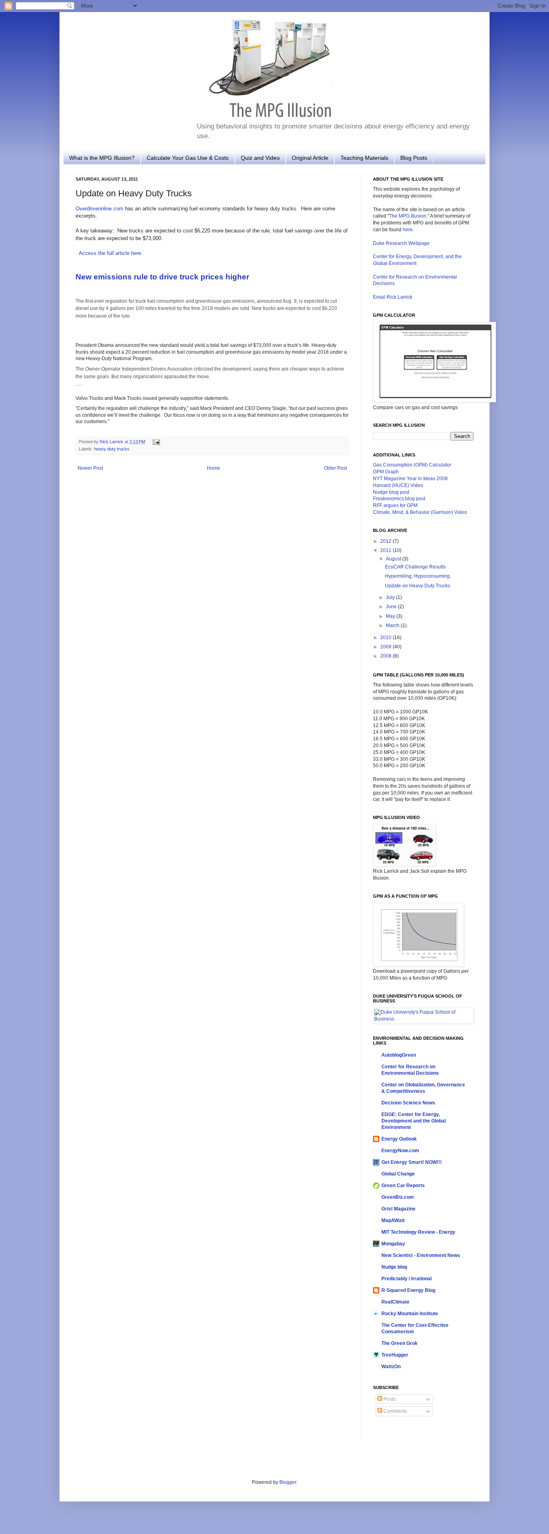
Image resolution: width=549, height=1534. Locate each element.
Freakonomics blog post (399, 498)
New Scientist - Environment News (420, 1255)
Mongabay (393, 1244)
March (393, 625)
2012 (386, 541)
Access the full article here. (110, 253)
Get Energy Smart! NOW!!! (411, 1162)
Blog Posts (413, 158)
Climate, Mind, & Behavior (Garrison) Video (420, 512)
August (394, 559)
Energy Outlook (399, 1139)
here (408, 229)
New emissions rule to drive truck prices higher (162, 277)
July (391, 597)
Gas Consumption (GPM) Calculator (412, 465)
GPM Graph (386, 472)
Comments (394, 1411)
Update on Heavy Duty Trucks (417, 586)
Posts (388, 1399)
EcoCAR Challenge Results (415, 567)
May (391, 616)
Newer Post (90, 468)
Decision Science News (408, 1103)
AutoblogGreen (398, 1055)
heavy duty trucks (111, 448)
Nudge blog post (391, 492)
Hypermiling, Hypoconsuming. (418, 576)
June (392, 606)
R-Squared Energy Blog (408, 1290)
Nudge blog (394, 1267)
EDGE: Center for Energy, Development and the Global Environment (413, 1121)
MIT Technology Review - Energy (418, 1232)
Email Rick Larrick (392, 297)
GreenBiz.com (397, 1197)
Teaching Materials (364, 158)
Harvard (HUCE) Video (398, 485)
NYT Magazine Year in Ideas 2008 (410, 478)
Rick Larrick (112, 441)
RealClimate (395, 1302)
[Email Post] (155, 441)
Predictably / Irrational (406, 1278)
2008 (386, 656)
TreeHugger (394, 1355)
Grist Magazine (398, 1209)
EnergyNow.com (400, 1150)
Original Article (310, 158)
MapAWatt (393, 1220)
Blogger (287, 1482)
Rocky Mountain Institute (409, 1313)
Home (213, 468)
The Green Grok (399, 1343)
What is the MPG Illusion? (102, 158)
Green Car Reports (403, 1185)
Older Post (335, 468)
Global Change (398, 1174)
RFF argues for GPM (395, 505)
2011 (386, 550)
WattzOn (391, 1366)
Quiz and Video (260, 158)
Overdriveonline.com (99, 209)
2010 (386, 637)
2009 (386, 647)
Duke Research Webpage (401, 243)
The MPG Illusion (407, 216)
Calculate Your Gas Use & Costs (188, 158)
